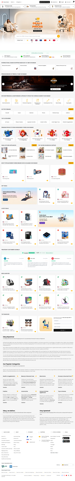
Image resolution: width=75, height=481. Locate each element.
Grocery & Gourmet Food (65, 376)
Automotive (24, 391)
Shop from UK (12, 472)
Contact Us (3, 438)
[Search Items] (58, 36)
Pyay (51, 450)
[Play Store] (66, 441)
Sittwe (51, 448)
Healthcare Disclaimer (6, 458)
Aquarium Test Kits (19, 122)
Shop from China (47, 472)
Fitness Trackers (7, 122)
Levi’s (12, 397)
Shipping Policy (4, 450)
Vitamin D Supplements (56, 122)
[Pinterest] (71, 475)
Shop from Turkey (56, 472)
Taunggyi (52, 444)
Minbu (51, 446)
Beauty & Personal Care (27, 376)
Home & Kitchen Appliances (44, 392)
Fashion (5, 391)
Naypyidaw (52, 438)
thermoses (52, 400)
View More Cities (54, 452)
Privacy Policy (36, 475)
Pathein (52, 442)
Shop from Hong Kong (29, 472)
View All (71, 109)
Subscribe (62, 330)
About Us (3, 436)
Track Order (4, 446)
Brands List (16, 438)
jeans (4, 400)
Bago (51, 440)
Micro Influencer (4, 452)
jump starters (24, 397)
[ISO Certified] (13, 466)
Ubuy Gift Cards (17, 452)
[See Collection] (37, 83)
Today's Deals (6, 2)
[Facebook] (62, 475)
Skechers (19, 112)
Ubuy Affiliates (17, 450)
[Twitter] (69, 475)
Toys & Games (62, 391)
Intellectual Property (5, 442)
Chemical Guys (43, 112)
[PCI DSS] (4, 466)
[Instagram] (64, 475)
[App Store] (66, 438)
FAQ (14, 446)
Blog (15, 444)
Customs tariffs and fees (6, 448)
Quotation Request (5, 440)
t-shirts (14, 398)
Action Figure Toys (43, 122)
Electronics (43, 376)
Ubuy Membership (5, 454)
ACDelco (68, 112)
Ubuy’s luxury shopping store (29, 382)
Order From (20, 40)
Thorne (31, 112)
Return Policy (16, 442)
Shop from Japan (20, 472)
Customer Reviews (18, 440)
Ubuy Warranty (4, 456)
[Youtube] (66, 475)
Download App (17, 436)
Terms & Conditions (28, 475)
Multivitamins (68, 122)
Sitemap (3, 444)
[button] (54, 2)
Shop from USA (4, 472)
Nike (8, 397)
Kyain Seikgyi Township (55, 436)
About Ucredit (17, 448)
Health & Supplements (9, 376)
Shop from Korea (39, 472)
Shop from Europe (65, 472)
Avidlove (55, 112)
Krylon (7, 112)
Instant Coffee (31, 122)
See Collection (56, 88)
